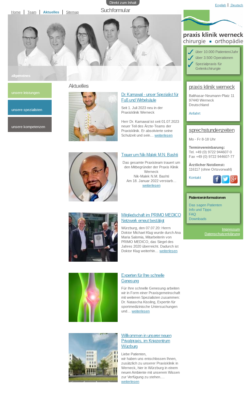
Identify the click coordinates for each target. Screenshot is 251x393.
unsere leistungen (25, 93)
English (220, 5)
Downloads (198, 219)
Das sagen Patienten (205, 205)
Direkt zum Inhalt (122, 3)
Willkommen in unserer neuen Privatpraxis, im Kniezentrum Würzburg (146, 341)
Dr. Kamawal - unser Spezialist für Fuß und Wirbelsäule (149, 97)
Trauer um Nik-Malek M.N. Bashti (149, 154)
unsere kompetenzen (28, 127)
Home (16, 12)
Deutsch (236, 5)
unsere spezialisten (26, 110)
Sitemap (72, 12)
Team (31, 12)
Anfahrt (194, 113)
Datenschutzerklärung (222, 234)
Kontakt (195, 177)
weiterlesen (164, 135)
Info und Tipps (200, 210)
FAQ (192, 214)
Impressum (231, 229)
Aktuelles (51, 12)
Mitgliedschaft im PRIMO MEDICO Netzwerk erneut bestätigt (151, 218)
